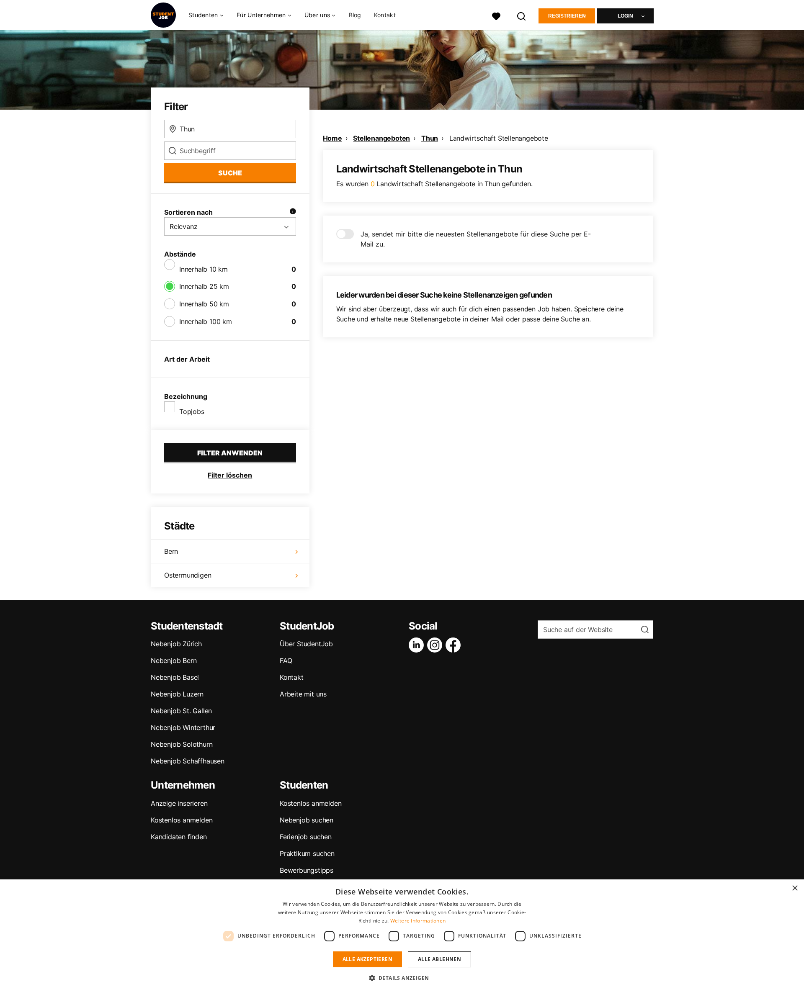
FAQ (286, 660)
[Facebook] (455, 645)
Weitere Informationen (418, 920)
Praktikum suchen (307, 853)
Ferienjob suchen (306, 837)
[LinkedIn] (418, 645)
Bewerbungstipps (306, 870)
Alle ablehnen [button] (439, 959)
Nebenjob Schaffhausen (187, 761)
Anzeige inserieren (179, 803)
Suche (230, 173)
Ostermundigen (187, 575)
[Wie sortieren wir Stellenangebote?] (292, 212)
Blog (355, 14)
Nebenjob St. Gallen (181, 711)
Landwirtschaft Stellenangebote (498, 138)
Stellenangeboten (381, 138)
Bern (171, 551)
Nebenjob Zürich (176, 644)
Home (332, 138)
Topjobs (191, 411)
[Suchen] (521, 15)
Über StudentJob (306, 644)
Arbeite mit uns (303, 694)
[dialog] (402, 935)
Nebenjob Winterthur (183, 727)
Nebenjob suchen (306, 820)
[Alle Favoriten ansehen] (496, 15)
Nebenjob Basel (175, 677)
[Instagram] (436, 645)
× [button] (794, 888)
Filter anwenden (230, 453)
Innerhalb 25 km (204, 286)
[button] (402, 978)
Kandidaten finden (179, 837)
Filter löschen (230, 475)
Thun (429, 138)
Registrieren (567, 16)
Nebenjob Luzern (177, 694)
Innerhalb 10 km (203, 269)
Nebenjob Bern (173, 660)
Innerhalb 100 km (205, 321)
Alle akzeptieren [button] (367, 959)
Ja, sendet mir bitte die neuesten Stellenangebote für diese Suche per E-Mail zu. (476, 239)
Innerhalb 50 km (204, 304)
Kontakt (385, 14)
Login (625, 16)
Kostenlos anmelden (181, 820)
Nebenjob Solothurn (181, 744)
